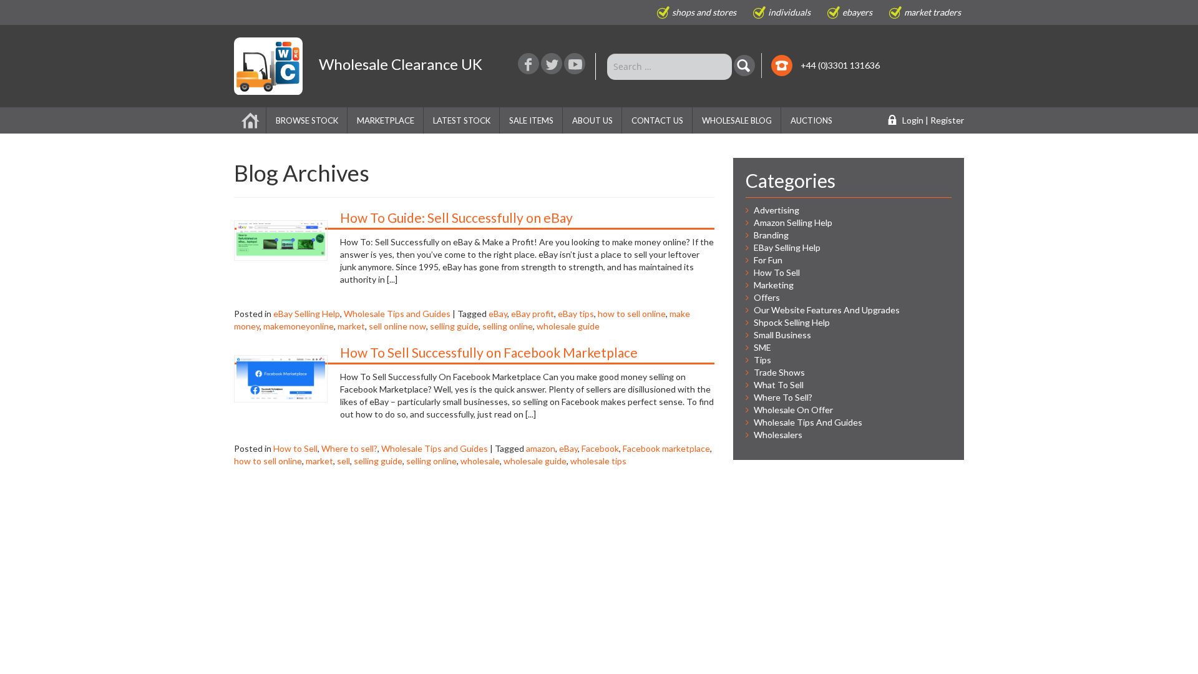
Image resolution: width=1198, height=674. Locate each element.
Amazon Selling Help (793, 222)
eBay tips (576, 313)
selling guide (454, 326)
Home (250, 120)
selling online (507, 326)
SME (762, 347)
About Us (592, 120)
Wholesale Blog (737, 120)
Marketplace (385, 120)
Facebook (600, 448)
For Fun (768, 260)
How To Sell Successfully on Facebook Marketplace (489, 352)
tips (762, 359)
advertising (776, 210)
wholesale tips (598, 461)
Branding (771, 235)
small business (782, 335)
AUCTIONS (811, 120)
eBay (498, 313)
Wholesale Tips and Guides (397, 313)
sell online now (397, 326)
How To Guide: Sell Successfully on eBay (456, 217)
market (351, 326)
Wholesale (400, 64)
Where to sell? (349, 448)
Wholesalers (778, 434)
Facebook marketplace (666, 448)
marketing (774, 285)
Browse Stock (307, 120)
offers (767, 297)
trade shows (779, 372)
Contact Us (657, 120)
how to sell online (632, 313)
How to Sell (295, 448)
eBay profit (532, 313)
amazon (540, 448)
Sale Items (531, 120)
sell (343, 461)
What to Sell (779, 384)
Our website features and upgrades (827, 310)
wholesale (480, 461)
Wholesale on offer (793, 409)
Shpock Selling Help (792, 322)
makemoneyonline (298, 326)
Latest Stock (461, 120)
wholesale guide (568, 326)
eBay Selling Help (306, 313)
